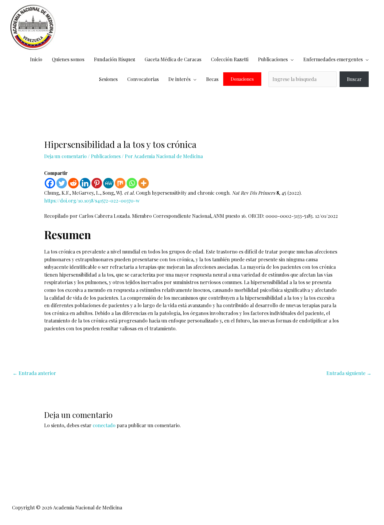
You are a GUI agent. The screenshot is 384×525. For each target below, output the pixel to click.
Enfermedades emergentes (333, 59)
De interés (179, 79)
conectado (104, 425)
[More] (143, 183)
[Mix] (120, 183)
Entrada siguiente (348, 373)
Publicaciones (273, 59)
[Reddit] (73, 183)
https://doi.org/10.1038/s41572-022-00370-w (92, 200)
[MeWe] (108, 183)
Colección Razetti (229, 59)
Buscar (354, 79)
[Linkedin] (85, 183)
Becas (212, 79)
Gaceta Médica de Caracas (173, 59)
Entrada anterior (34, 373)
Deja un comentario (65, 156)
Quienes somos (68, 59)
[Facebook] (50, 183)
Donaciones (242, 79)
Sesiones (108, 79)
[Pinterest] (97, 183)
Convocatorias (143, 79)
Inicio (36, 59)
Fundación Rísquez (114, 59)
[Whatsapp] (132, 183)
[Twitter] (61, 183)
